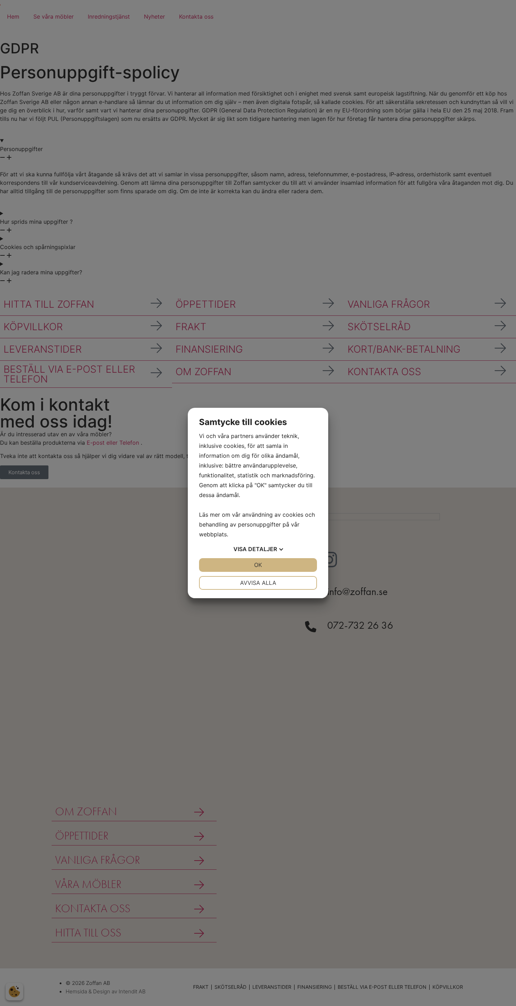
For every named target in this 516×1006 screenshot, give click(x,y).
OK (258, 564)
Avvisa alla (258, 582)
